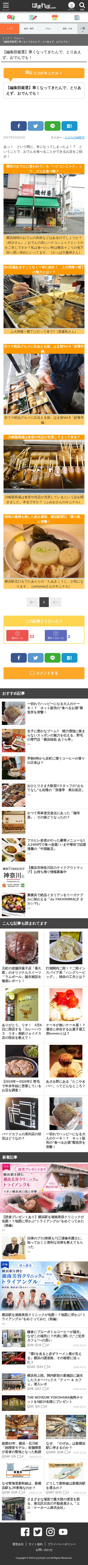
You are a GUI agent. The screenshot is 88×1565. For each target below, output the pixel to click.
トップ (9, 29)
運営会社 (18, 1544)
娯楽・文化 (67, 29)
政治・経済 (29, 29)
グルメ (48, 29)
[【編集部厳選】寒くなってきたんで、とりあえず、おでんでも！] (69, 126)
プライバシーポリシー (62, 1544)
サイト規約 (36, 1544)
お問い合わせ (44, 1549)
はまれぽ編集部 (74, 137)
